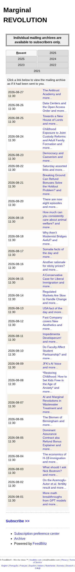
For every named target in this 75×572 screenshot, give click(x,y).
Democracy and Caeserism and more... (53, 156)
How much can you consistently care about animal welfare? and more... (54, 219)
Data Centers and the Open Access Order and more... (54, 107)
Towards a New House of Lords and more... (53, 119)
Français (23, 566)
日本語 (37, 568)
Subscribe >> (18, 521)
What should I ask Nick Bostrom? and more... (54, 471)
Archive (19, 538)
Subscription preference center (36, 533)
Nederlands (50, 566)
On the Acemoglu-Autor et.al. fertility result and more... (54, 483)
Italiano (41, 566)
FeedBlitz (40, 543)
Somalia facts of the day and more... (53, 253)
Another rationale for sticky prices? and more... (54, 265)
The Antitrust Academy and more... (52, 94)
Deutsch (69, 566)
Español (32, 566)
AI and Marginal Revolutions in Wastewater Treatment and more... (53, 404)
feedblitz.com (35, 560)
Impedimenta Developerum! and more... (52, 337)
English (4, 566)
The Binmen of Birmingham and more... (53, 421)
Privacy (64, 560)
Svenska (60, 566)
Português (13, 566)
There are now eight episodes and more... (52, 203)
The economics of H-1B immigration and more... (54, 458)
